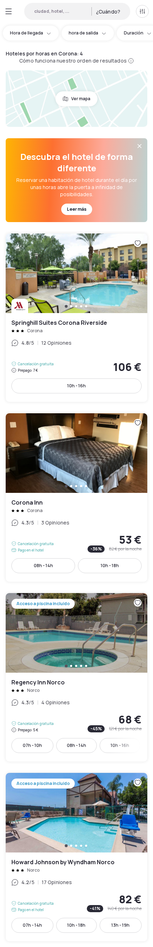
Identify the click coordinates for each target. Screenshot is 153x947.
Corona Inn (76, 497)
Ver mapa (80, 99)
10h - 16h (76, 386)
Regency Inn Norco (76, 677)
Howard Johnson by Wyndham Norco (76, 857)
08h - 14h (43, 566)
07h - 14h (32, 925)
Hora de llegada (26, 33)
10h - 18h (110, 566)
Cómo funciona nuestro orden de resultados (73, 60)
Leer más (76, 209)
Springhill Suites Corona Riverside (76, 317)
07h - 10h (32, 745)
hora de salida (83, 33)
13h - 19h (120, 925)
